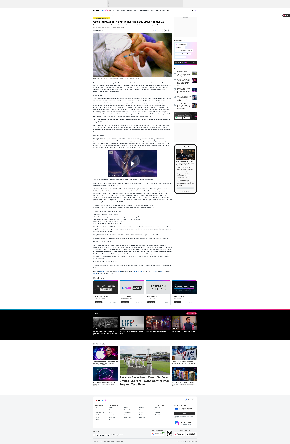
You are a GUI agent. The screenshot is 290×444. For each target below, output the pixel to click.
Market (118, 271)
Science (107, 27)
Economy (136, 10)
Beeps (152, 10)
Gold (155, 271)
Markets (123, 10)
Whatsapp (157, 414)
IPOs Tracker (98, 422)
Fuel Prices (142, 417)
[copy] (171, 30)
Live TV (112, 10)
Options (97, 419)
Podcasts (157, 412)
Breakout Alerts (99, 412)
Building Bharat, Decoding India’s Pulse (183, 331)
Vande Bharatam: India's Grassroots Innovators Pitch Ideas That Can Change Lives (105, 333)
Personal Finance (160, 10)
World (110, 412)
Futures (97, 417)
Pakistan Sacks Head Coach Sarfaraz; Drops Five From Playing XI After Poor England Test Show (144, 381)
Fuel (152, 271)
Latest (117, 10)
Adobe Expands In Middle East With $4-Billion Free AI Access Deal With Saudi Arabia (104, 384)
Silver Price (127, 417)
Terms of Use (102, 441)
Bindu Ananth (100, 27)
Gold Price (112, 417)
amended (96, 197)
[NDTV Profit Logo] (101, 399)
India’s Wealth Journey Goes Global (156, 331)
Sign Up (184, 413)
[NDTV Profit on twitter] (97, 435)
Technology (127, 412)
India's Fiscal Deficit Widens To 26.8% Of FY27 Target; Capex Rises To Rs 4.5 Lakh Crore (183, 384)
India (140, 410)
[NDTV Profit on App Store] (191, 434)
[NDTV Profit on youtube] (106, 435)
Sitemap (118, 441)
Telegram (157, 410)
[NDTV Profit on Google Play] (179, 434)
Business (129, 10)
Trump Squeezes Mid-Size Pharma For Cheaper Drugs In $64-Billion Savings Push (184, 362)
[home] (102, 9)
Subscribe (98, 302)
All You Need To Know (101, 296)
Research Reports (144, 10)
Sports (141, 412)
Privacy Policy (110, 441)
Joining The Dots (179, 296)
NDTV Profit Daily (126, 296)
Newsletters (158, 407)
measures (105, 139)
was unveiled (144, 83)
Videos (141, 414)
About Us (95, 441)
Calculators (112, 420)
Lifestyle (111, 414)
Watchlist (97, 410)
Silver (162, 271)
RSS (122, 441)
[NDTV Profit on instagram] (100, 435)
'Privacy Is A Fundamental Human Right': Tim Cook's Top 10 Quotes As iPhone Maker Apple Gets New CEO (105, 363)
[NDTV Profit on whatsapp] (109, 435)
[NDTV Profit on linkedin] (103, 435)
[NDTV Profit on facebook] (94, 435)
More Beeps (185, 191)
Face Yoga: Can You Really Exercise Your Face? (131, 332)
